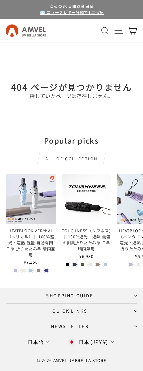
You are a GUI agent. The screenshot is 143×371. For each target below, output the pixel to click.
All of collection (71, 158)
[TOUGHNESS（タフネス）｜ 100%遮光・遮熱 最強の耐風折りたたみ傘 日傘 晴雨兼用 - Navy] (74, 264)
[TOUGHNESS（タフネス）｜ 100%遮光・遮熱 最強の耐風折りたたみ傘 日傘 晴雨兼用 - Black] (67, 264)
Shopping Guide (69, 295)
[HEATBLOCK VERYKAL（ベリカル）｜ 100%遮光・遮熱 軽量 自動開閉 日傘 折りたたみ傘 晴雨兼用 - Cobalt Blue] (46, 270)
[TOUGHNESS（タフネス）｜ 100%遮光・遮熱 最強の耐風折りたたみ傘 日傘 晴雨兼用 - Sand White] (90, 264)
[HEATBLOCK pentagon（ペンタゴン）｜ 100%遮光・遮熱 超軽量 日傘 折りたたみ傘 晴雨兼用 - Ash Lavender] (130, 264)
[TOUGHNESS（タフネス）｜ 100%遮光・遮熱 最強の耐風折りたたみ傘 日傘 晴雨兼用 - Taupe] (97, 264)
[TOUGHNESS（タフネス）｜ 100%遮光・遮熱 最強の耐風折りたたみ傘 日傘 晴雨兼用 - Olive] (82, 264)
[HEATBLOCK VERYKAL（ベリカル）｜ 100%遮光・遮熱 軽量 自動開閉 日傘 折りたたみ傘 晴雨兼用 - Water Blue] (30, 270)
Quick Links (70, 311)
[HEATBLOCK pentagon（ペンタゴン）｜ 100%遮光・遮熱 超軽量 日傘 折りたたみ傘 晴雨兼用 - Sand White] (138, 264)
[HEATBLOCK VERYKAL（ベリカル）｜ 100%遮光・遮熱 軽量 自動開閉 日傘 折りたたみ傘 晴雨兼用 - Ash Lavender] (15, 270)
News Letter (70, 326)
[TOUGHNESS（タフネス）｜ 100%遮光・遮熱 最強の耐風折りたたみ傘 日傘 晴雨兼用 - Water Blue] (105, 264)
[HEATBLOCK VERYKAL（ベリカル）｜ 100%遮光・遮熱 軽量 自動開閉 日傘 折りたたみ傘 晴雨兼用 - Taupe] (38, 270)
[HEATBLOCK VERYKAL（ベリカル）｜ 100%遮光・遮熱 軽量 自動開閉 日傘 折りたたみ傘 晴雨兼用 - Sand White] (23, 270)
